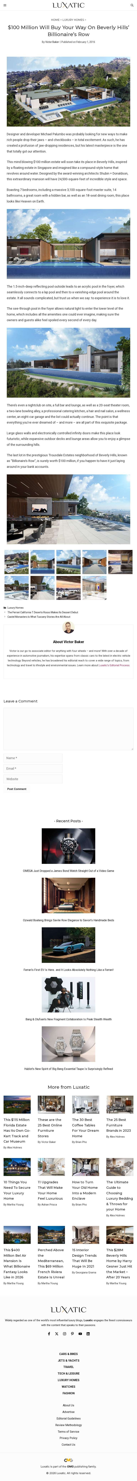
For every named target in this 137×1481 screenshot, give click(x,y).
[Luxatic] (68, 5)
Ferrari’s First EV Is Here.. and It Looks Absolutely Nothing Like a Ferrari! (69, 970)
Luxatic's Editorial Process (114, 665)
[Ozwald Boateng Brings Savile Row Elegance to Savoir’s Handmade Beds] (68, 896)
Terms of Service (68, 1431)
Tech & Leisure (69, 1373)
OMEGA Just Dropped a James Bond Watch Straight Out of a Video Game (68, 871)
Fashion (69, 1393)
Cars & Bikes (68, 1354)
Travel (68, 1367)
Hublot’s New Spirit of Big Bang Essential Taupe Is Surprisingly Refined (68, 1069)
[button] (132, 5)
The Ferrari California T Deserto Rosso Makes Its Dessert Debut (42, 612)
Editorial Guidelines (69, 1418)
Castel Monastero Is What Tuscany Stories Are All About (38, 616)
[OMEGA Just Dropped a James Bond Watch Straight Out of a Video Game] (68, 847)
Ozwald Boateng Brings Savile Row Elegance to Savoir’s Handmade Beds (68, 920)
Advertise (68, 1412)
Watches (68, 1386)
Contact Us (68, 1444)
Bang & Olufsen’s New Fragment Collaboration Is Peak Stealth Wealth (69, 1019)
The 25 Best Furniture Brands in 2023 (118, 1125)
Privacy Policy (68, 1438)
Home (55, 20)
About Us (68, 1405)
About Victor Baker (68, 642)
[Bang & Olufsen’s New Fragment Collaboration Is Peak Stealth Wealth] (68, 995)
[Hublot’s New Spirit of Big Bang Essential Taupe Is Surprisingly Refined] (68, 1045)
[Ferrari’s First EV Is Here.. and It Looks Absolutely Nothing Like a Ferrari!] (68, 946)
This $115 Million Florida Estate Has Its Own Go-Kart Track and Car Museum (17, 1130)
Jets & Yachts (68, 1360)
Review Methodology (68, 1425)
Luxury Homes (73, 20)
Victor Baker (52, 42)
